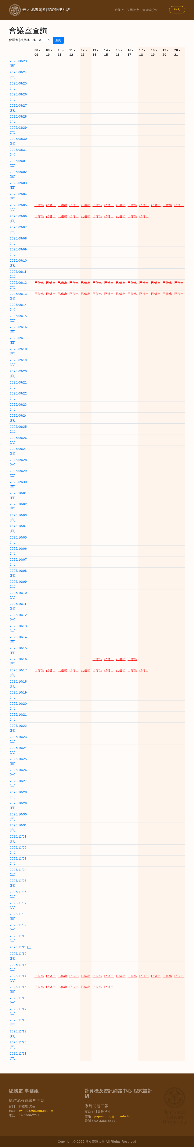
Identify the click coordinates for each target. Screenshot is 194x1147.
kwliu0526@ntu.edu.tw (36, 1110)
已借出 (39, 205)
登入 (177, 9)
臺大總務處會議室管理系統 (39, 10)
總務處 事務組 (24, 1090)
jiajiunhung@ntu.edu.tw (112, 1116)
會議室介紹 (150, 10)
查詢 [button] (118, 10)
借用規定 (133, 10)
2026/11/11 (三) (21, 947)
